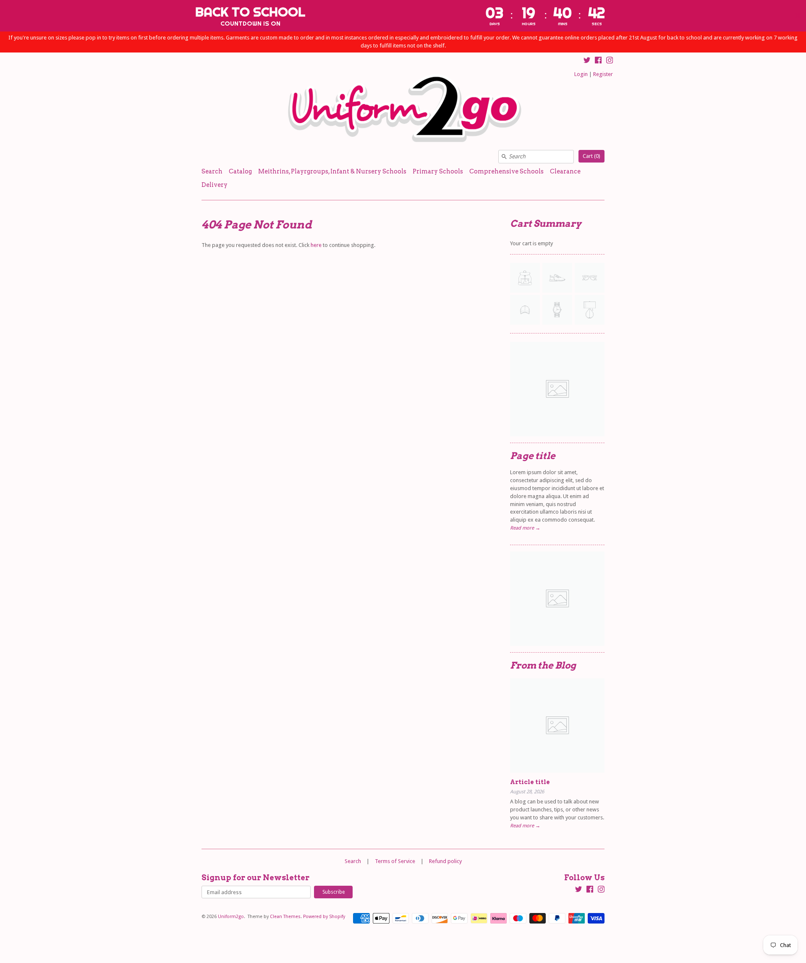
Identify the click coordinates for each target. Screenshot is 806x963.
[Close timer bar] (797, 15)
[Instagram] (609, 61)
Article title (530, 782)
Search (212, 171)
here (316, 245)
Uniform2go (231, 916)
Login (581, 74)
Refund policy (445, 861)
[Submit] (504, 156)
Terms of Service (395, 861)
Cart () (591, 156)
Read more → (525, 528)
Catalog (240, 171)
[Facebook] (598, 61)
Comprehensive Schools (506, 171)
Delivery (215, 185)
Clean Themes (285, 916)
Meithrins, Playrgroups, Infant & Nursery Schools (332, 171)
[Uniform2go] (403, 108)
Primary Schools (438, 171)
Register (603, 74)
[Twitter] (587, 61)
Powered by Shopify (324, 916)
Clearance (565, 171)
